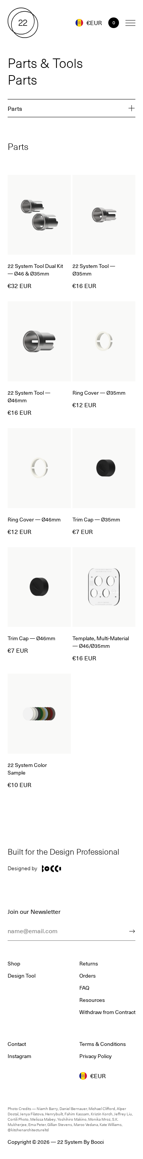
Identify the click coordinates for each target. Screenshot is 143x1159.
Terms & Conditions (102, 1044)
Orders (87, 975)
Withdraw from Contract (107, 1012)
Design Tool (21, 975)
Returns (88, 963)
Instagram (19, 1056)
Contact (17, 1044)
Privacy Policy (95, 1056)
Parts (15, 108)
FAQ (84, 988)
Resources (92, 1000)
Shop (14, 963)
